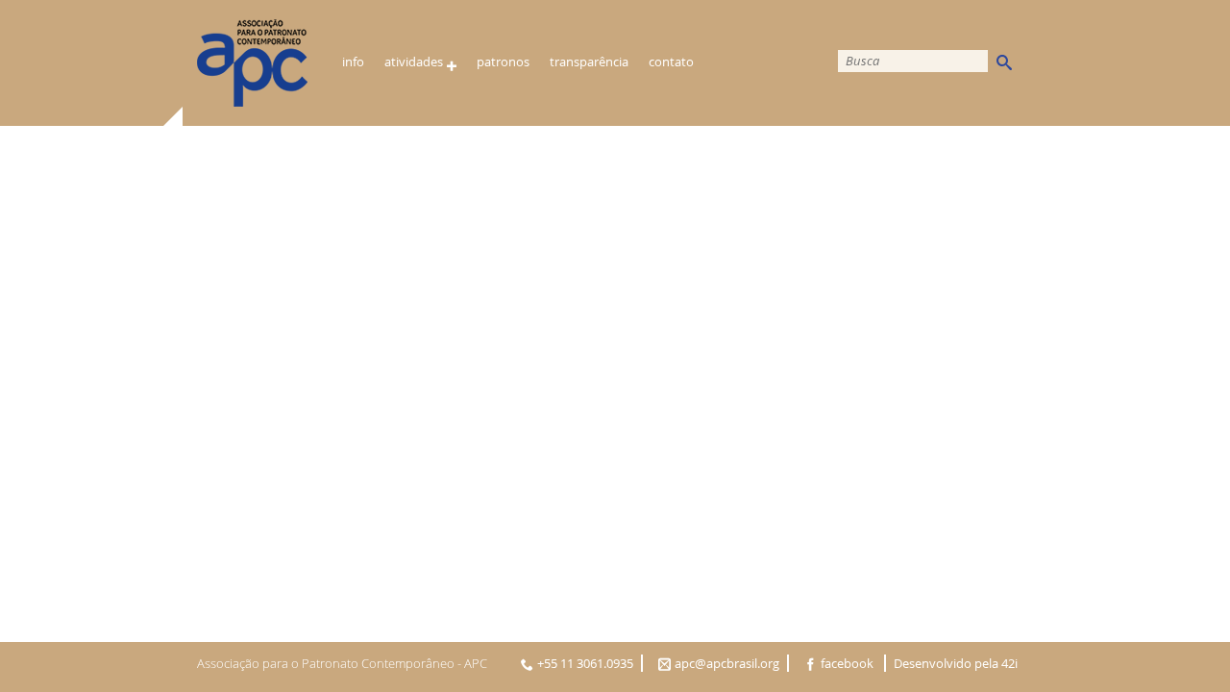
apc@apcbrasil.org (727, 663)
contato (671, 61)
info (353, 61)
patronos (503, 61)
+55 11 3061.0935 (585, 663)
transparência (589, 61)
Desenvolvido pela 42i (956, 663)
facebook (848, 663)
